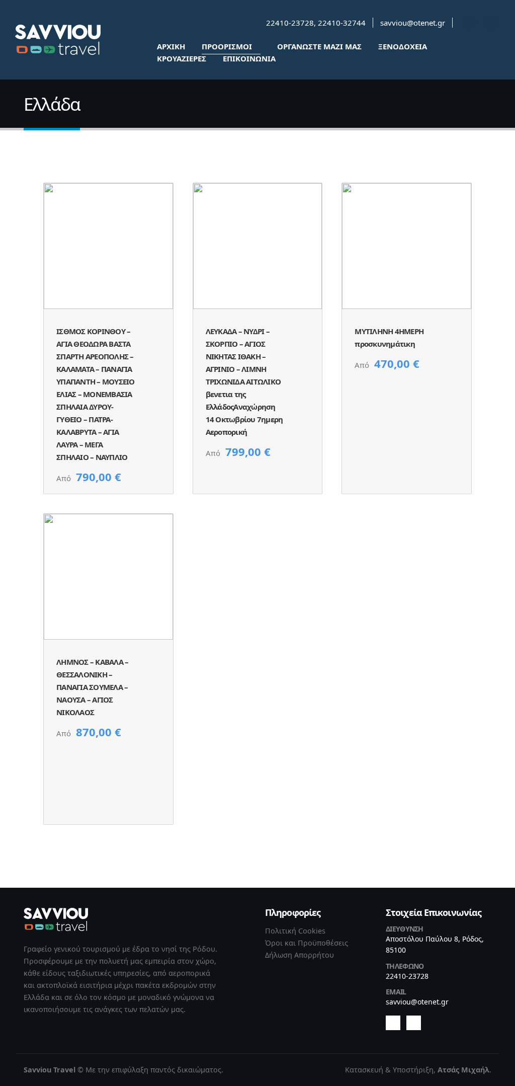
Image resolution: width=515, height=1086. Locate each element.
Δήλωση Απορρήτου (299, 955)
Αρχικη (171, 46)
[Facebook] (469, 22)
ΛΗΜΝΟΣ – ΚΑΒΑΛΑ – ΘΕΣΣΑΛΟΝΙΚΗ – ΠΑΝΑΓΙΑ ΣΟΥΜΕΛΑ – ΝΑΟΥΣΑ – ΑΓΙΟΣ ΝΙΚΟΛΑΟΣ (92, 687)
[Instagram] (490, 22)
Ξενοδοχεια (402, 46)
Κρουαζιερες (181, 58)
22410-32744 (342, 23)
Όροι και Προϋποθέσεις (306, 943)
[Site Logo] (58, 40)
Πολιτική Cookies (295, 931)
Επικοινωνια (249, 58)
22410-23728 (290, 23)
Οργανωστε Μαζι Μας (319, 46)
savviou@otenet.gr (412, 23)
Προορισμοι (227, 46)
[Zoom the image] (56, 913)
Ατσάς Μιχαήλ (463, 1069)
